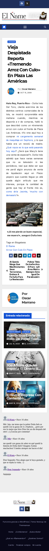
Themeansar (24, 525)
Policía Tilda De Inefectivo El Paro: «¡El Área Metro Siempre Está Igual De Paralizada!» (32, 269)
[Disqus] (24, 449)
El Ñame (10, 246)
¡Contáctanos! (21, 532)
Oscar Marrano (29, 89)
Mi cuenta (37, 545)
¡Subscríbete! (35, 532)
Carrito (11, 545)
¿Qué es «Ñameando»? (16, 538)
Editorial (11, 391)
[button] (45, 27)
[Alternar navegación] (25, 27)
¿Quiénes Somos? (35, 538)
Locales (11, 42)
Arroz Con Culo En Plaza (19, 249)
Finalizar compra (23, 545)
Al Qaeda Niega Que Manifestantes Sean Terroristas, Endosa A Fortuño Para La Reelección (17, 271)
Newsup (40, 522)
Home (10, 532)
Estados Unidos (13, 332)
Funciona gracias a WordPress (16, 522)
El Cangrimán (31, 344)
